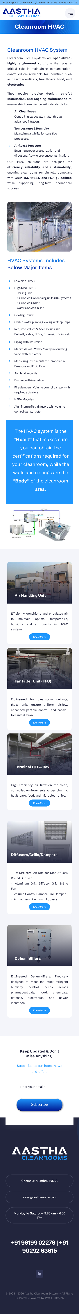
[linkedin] (39, 1274)
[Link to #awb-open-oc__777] (70, 13)
